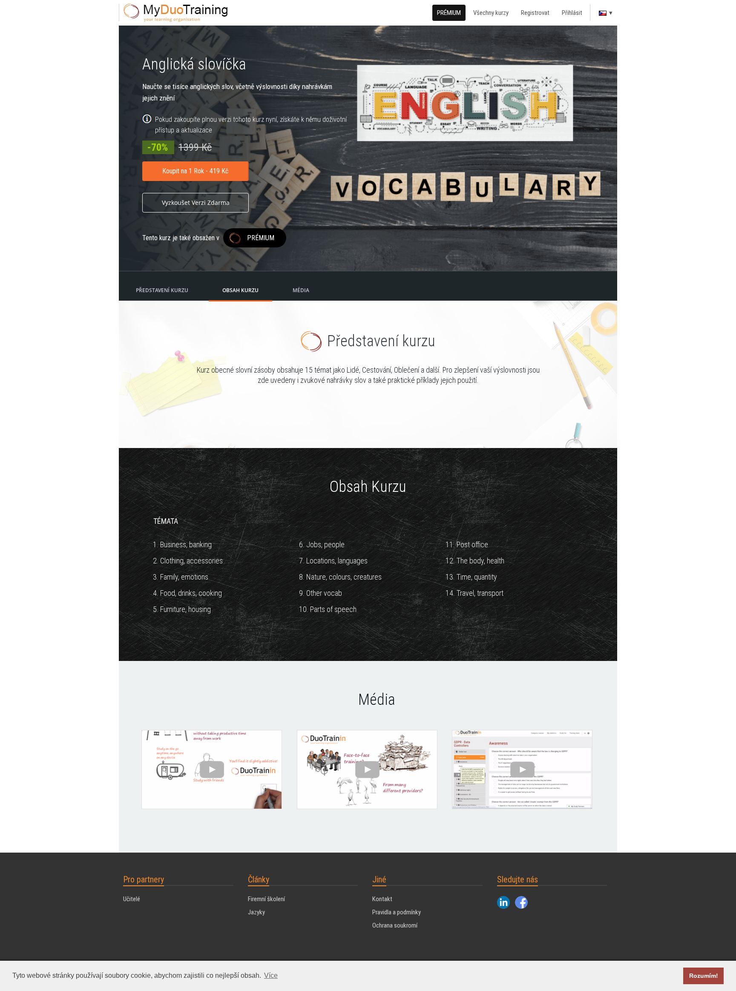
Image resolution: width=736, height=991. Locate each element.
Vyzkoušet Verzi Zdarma (196, 202)
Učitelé (131, 899)
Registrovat (535, 13)
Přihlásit (572, 13)
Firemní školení (266, 899)
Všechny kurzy (491, 13)
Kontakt (382, 899)
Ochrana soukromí (394, 925)
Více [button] (271, 975)
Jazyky (256, 912)
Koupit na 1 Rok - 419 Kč (195, 171)
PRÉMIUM (449, 13)
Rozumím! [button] (703, 975)
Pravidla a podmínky (396, 912)
